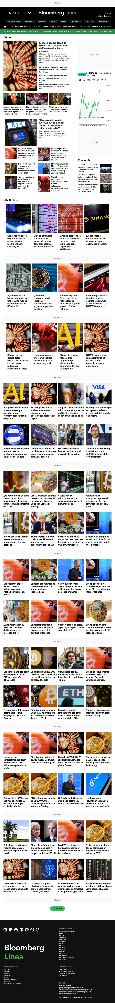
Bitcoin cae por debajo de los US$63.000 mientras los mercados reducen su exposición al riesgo (18, 362)
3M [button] (88, 80)
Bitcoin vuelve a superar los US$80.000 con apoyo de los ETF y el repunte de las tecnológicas (53, 70)
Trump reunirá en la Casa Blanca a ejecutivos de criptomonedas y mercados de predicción (26, 182)
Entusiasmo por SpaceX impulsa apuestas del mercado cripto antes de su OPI (15, 849)
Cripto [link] (63, 21)
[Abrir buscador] (10, 13)
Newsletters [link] (29, 21)
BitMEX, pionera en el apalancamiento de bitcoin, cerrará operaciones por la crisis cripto (96, 360)
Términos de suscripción (67, 973)
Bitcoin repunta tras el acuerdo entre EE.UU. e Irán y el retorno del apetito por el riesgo (42, 628)
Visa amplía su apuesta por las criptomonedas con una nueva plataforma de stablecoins (99, 411)
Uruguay (62, 951)
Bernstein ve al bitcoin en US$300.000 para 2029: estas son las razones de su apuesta (53, 78)
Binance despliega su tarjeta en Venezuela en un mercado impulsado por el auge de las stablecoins (70, 242)
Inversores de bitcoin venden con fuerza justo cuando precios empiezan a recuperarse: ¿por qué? (71, 887)
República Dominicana (66, 957)
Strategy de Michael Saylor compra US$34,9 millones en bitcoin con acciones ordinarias (70, 587)
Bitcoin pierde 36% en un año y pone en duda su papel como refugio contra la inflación (15, 802)
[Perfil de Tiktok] (32, 929)
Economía (84, 160)
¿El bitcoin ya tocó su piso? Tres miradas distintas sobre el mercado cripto (13, 628)
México (61, 935)
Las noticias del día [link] (14, 21)
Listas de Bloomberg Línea (12, 983)
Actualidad (7, 975)
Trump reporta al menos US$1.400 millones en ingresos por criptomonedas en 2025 (43, 540)
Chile (61, 943)
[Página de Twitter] (10, 929)
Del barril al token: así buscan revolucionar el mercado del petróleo (69, 451)
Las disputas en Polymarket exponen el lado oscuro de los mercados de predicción (97, 802)
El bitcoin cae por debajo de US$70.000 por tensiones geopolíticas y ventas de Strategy (43, 802)
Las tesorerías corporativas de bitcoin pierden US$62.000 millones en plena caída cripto (15, 762)
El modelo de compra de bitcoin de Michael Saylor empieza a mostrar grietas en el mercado (98, 540)
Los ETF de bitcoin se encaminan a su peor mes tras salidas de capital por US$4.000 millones (70, 540)
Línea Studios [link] (102, 21)
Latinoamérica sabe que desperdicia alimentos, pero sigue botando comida (43, 31)
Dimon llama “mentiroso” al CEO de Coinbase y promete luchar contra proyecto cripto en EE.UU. (43, 849)
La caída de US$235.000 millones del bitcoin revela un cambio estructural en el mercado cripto (43, 675)
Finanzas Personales (10, 979)
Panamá (62, 949)
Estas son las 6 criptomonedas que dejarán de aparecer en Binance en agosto (96, 239)
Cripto (5, 977)
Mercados (6, 971)
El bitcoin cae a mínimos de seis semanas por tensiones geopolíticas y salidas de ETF (98, 849)
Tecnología (63, 975)
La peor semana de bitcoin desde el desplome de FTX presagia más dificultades (16, 675)
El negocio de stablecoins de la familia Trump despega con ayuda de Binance (16, 714)
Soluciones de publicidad (67, 994)
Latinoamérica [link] (75, 21)
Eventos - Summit (65, 986)
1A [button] (98, 80)
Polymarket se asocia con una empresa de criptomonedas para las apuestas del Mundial (16, 452)
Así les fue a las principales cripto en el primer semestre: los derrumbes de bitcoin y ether (97, 501)
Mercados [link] (42, 21)
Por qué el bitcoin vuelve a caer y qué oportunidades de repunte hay (98, 713)
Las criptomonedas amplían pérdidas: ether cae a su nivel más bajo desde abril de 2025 (69, 714)
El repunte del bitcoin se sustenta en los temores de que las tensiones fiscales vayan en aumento (37, 110)
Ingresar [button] (108, 13)
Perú (60, 945)
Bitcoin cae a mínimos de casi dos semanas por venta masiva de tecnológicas (43, 587)
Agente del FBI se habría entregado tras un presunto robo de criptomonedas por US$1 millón (18, 301)
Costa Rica (62, 953)
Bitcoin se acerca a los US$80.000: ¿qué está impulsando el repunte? (58, 109)
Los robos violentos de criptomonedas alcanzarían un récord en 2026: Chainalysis (17, 241)
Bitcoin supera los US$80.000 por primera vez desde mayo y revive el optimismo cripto (54, 86)
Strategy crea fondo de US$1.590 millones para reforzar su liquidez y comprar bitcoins (13, 110)
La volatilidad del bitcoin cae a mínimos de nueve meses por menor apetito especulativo (15, 887)
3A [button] (102, 80)
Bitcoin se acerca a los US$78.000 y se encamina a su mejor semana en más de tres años (26, 153)
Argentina (62, 937)
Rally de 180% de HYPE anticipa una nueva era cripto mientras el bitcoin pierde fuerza (70, 761)
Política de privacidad (66, 971)
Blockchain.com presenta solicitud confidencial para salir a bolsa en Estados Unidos (99, 887)
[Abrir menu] (5, 13)
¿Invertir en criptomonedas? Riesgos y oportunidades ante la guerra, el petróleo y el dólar (44, 302)
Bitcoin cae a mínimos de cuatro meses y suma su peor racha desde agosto (43, 760)
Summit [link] (53, 21)
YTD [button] (93, 80)
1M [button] (84, 80)
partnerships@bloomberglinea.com (71, 988)
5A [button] (106, 80)
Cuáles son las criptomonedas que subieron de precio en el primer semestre (70, 499)
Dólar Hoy (6, 973)
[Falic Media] (98, 16)
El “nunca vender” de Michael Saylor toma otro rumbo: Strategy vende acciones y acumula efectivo (59, 168)
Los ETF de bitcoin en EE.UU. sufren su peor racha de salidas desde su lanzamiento (70, 849)
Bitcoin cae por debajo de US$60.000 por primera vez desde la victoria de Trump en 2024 (43, 714)
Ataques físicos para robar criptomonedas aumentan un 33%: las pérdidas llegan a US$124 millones (71, 411)
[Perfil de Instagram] (21, 929)
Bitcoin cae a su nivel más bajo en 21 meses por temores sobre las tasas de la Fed (16, 540)
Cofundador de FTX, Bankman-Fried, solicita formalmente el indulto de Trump (71, 675)
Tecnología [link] (89, 21)
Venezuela (62, 941)
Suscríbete (62, 969)
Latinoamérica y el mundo (67, 932)
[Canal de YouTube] (16, 929)
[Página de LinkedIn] (27, 929)
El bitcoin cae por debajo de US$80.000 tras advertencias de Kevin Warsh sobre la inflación (54, 47)
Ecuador (62, 947)
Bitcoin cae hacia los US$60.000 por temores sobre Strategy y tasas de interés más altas (98, 587)
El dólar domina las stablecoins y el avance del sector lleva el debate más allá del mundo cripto (44, 241)
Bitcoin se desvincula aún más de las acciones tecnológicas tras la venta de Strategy (98, 761)
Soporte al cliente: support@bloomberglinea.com (75, 992)
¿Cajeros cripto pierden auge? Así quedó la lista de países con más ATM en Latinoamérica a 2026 (52, 124)
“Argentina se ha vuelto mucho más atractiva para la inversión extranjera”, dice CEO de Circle (43, 452)
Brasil (61, 934)
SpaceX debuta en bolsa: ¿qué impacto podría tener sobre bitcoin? (71, 627)
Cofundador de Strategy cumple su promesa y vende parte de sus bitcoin (71, 801)
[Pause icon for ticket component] (5, 26)
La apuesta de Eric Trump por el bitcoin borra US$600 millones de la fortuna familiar (98, 452)
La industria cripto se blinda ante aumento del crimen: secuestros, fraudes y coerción (42, 887)
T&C (60, 977)
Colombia (62, 939)
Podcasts (6, 981)
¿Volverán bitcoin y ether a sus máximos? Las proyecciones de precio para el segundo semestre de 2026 (16, 501)
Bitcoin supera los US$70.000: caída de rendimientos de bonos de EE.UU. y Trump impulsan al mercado (59, 154)
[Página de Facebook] (5, 929)
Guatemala (62, 959)
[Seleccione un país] (30, 13)
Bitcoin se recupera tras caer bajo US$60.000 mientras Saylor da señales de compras (97, 675)
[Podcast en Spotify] (37, 929)
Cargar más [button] (57, 908)
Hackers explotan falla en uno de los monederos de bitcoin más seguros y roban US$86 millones (70, 302)
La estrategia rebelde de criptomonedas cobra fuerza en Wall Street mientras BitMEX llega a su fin (96, 301)
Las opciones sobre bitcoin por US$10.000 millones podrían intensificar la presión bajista (14, 589)
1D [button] (80, 80)
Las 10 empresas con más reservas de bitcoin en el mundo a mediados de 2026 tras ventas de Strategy (43, 501)
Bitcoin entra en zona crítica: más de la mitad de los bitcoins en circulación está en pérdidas (98, 628)
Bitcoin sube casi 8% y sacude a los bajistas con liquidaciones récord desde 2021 (26, 168)
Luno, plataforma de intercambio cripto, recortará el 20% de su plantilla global (43, 359)
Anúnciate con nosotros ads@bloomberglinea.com (76, 990)
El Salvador (63, 955)
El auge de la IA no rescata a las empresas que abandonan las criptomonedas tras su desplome (69, 362)
